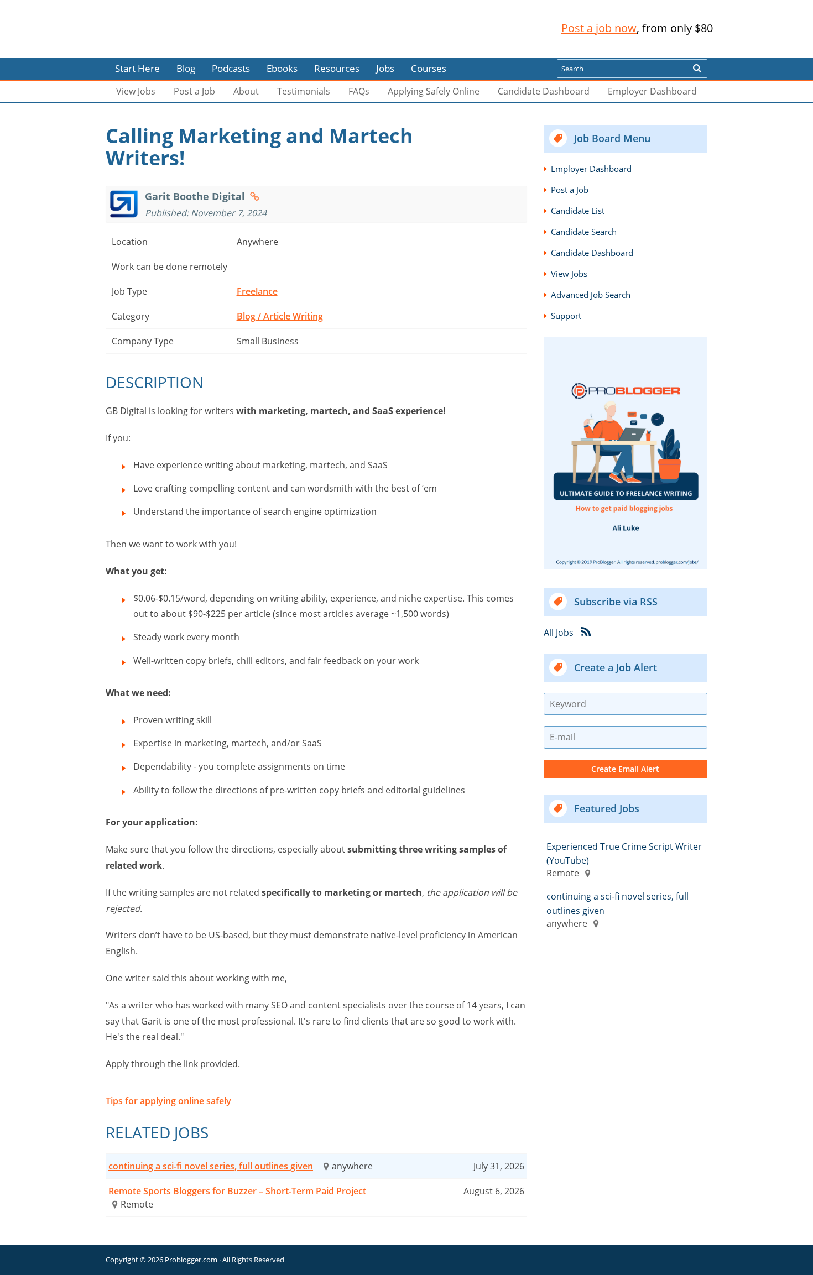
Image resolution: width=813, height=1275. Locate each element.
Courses (428, 68)
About (246, 91)
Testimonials (303, 91)
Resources (336, 68)
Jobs (385, 68)
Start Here (137, 68)
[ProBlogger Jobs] (179, 28)
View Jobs (135, 91)
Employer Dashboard (652, 91)
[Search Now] (697, 68)
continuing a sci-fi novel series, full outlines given (210, 1166)
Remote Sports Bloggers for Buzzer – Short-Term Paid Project (237, 1191)
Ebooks (282, 68)
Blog (26, 50)
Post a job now (599, 27)
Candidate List (577, 210)
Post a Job (194, 91)
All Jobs (559, 632)
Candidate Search (584, 231)
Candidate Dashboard (544, 91)
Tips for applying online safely (168, 1101)
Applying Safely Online (434, 91)
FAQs (358, 91)
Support (566, 315)
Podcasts (231, 68)
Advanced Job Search (590, 294)
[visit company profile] (255, 196)
